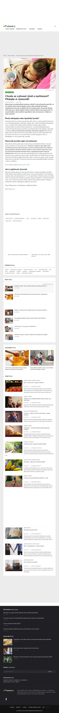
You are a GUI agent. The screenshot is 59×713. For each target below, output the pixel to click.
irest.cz (13, 682)
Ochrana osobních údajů (34, 707)
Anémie (18, 273)
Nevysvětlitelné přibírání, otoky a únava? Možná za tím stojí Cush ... (30, 318)
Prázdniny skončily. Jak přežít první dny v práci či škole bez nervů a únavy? (21, 629)
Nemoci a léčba (11, 55)
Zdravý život (46, 218)
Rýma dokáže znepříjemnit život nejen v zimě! (17, 164)
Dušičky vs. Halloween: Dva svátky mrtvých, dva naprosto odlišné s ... (31, 310)
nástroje (32, 29)
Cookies (24, 707)
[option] (17, 361)
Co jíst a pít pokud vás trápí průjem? (12, 623)
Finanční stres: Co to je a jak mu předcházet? (25, 326)
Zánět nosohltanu (17, 220)
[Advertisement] (29, 42)
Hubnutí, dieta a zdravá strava (32, 380)
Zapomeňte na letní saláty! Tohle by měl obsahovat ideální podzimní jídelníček (32, 639)
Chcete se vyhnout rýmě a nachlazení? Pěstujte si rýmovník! (29, 55)
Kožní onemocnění (28, 560)
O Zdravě (12, 707)
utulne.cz (11, 680)
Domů (4, 55)
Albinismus (12, 271)
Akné (6, 271)
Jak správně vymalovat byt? (30, 530)
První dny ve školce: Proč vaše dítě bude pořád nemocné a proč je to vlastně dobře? (23, 618)
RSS (43, 707)
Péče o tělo (8, 220)
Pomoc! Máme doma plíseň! (30, 562)
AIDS (50, 269)
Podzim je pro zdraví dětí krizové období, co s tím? (36, 478)
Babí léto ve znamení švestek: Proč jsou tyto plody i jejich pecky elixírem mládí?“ (33, 657)
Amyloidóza (46, 271)
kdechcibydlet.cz (7, 682)
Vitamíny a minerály (29, 442)
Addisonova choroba (16, 269)
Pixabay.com (11, 189)
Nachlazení (33, 218)
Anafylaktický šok (10, 273)
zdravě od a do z (21, 29)
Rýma (28, 218)
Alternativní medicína (19, 218)
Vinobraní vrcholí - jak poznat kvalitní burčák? (35, 444)
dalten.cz (17, 682)
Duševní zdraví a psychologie (31, 544)
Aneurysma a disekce (27, 273)
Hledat (50, 671)
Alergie (19, 271)
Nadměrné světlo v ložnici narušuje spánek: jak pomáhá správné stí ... (30, 286)
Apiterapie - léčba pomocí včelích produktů (34, 462)
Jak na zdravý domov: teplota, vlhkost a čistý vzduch (26, 648)
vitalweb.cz (5, 680)
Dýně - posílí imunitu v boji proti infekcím (34, 382)
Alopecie (24, 271)
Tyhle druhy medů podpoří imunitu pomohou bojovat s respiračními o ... (31, 294)
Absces (7, 269)
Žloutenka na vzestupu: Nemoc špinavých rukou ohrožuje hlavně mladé (20, 612)
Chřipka (39, 218)
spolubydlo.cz (24, 680)
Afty (35, 269)
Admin (47, 707)
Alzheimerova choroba (35, 271)
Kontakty (18, 707)
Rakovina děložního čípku (30, 411)
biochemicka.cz (17, 680)
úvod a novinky (9, 29)
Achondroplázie (43, 269)
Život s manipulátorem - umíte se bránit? (34, 546)
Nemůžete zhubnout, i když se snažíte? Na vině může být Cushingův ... (31, 334)
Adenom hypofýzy (28, 269)
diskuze (40, 29)
